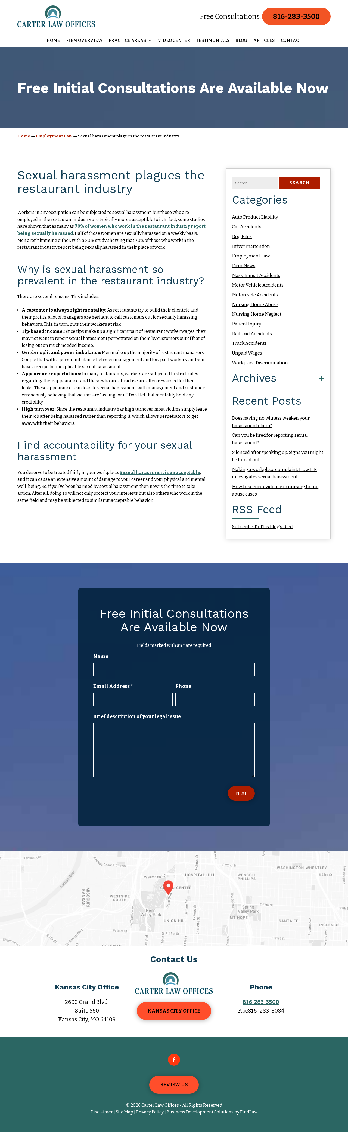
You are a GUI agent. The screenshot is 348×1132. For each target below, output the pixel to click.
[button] (342, 1092)
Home (53, 40)
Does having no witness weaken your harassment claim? (271, 421)
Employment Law (251, 256)
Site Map (124, 1112)
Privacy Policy (150, 1112)
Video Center (174, 40)
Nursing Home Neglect (256, 314)
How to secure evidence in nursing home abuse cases (275, 490)
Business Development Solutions (200, 1112)
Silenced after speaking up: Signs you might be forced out (277, 456)
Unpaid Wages (247, 353)
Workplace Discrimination (260, 363)
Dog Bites (242, 236)
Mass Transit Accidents (256, 275)
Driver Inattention (251, 246)
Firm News (243, 266)
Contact (291, 40)
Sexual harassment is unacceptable (160, 472)
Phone (183, 686)
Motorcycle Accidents (255, 295)
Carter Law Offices (160, 1105)
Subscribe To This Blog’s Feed (262, 527)
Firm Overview (84, 40)
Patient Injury (246, 324)
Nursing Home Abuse (255, 304)
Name (100, 656)
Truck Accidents (249, 343)
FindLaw (249, 1112)
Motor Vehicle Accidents (258, 285)
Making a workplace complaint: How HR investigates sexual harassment (274, 473)
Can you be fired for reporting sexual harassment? (270, 438)
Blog (241, 40)
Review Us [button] (174, 1085)
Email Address (113, 686)
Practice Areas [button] (127, 40)
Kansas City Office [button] (174, 1011)
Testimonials (212, 40)
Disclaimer (102, 1112)
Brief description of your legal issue (137, 716)
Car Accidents (246, 227)
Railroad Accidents (252, 334)
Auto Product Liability (255, 217)
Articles (264, 40)
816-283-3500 (296, 16)
